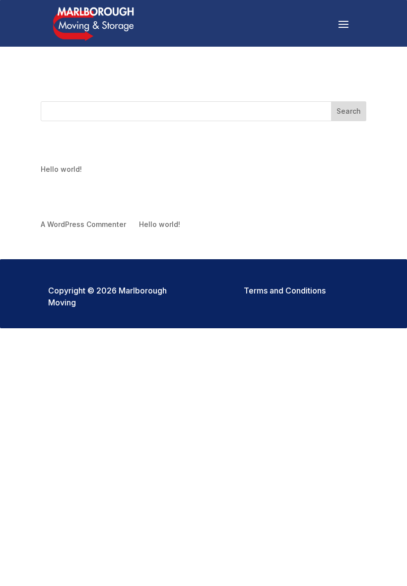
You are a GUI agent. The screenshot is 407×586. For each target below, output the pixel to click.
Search (349, 111)
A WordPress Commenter (83, 224)
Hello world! (61, 169)
